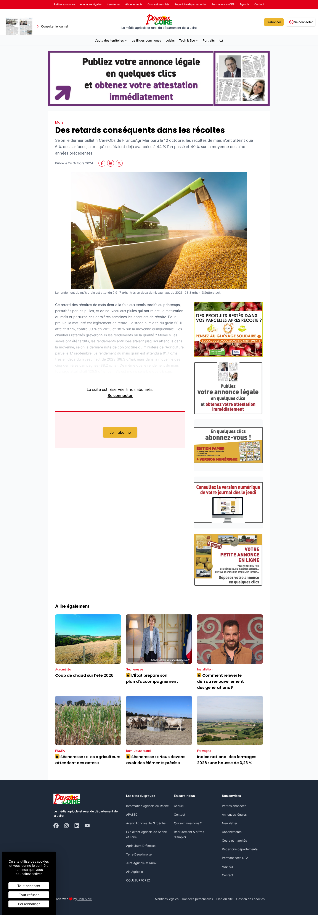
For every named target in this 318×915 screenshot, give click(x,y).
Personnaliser (29, 904)
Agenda (227, 866)
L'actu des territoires (109, 40)
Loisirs (170, 40)
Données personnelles (197, 899)
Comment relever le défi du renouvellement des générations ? (220, 681)
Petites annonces (234, 806)
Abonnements (231, 832)
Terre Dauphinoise (139, 854)
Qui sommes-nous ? (188, 823)
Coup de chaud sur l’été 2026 (84, 675)
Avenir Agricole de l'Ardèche (145, 823)
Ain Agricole (134, 871)
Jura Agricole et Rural (141, 863)
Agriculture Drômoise (141, 845)
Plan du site (224, 899)
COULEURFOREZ (138, 880)
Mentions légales (166, 899)
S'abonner (274, 22)
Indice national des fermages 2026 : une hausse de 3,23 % (226, 759)
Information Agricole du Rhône (147, 806)
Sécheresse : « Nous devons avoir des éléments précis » (155, 759)
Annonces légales (234, 814)
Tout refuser (29, 895)
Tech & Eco (187, 40)
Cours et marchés (234, 840)
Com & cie (84, 899)
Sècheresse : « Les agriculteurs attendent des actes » (87, 759)
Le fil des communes (146, 40)
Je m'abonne (120, 432)
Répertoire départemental (240, 849)
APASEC (132, 814)
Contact (179, 814)
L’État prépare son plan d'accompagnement (152, 678)
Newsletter (229, 823)
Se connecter (120, 395)
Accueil (179, 806)
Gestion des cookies (250, 899)
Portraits (209, 40)
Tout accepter (28, 886)
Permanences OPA (235, 858)
